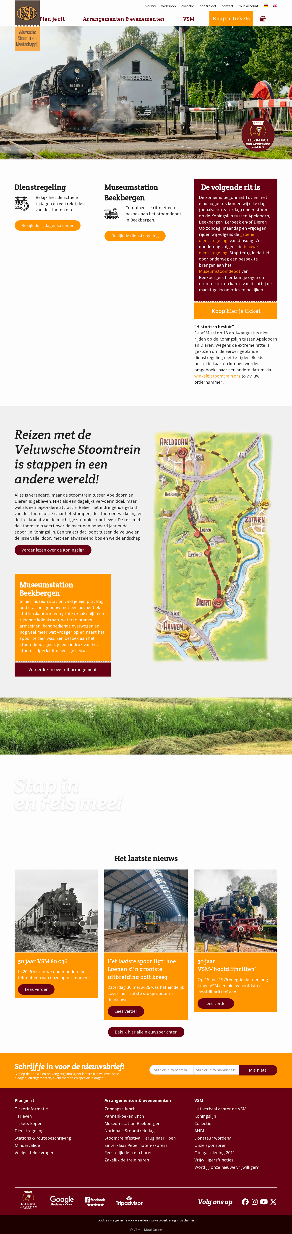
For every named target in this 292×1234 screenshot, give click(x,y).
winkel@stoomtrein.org (217, 376)
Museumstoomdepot (219, 271)
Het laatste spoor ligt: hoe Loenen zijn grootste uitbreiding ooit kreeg (142, 969)
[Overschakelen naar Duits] (266, 6)
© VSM (135, 1229)
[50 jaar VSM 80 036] (56, 910)
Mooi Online (153, 1229)
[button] (262, 19)
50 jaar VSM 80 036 (43, 961)
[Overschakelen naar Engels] (275, 6)
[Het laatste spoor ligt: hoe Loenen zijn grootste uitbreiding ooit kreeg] (146, 910)
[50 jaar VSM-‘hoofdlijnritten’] (235, 910)
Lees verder (36, 989)
